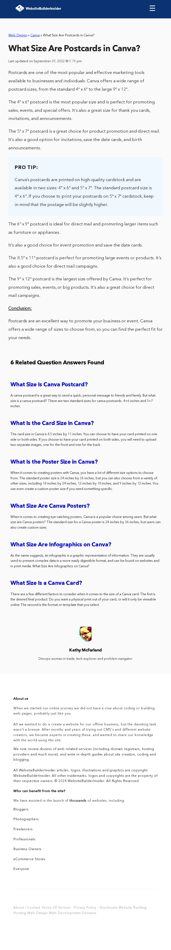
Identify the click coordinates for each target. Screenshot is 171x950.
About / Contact (26, 907)
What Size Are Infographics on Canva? (60, 545)
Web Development (65, 913)
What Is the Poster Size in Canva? (54, 462)
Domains (89, 913)
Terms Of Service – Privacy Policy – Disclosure (79, 907)
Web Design (17, 35)
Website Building (132, 907)
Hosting (19, 913)
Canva (35, 35)
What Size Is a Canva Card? (46, 583)
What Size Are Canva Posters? (49, 506)
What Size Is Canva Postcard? (49, 385)
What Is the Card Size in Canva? (52, 423)
